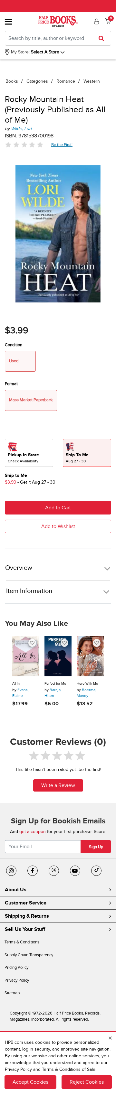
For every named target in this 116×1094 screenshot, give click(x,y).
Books (11, 81)
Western (91, 81)
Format (11, 383)
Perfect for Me (55, 683)
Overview (18, 568)
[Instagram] (11, 871)
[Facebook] (32, 871)
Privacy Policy (17, 980)
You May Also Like (36, 623)
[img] (24, 144)
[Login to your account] (95, 21)
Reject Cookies (87, 1082)
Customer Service (25, 903)
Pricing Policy (16, 967)
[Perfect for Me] (58, 656)
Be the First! (62, 144)
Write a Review (58, 785)
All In (16, 683)
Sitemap (12, 993)
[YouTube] (75, 871)
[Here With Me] (90, 656)
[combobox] (58, 38)
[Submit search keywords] (103, 38)
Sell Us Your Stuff (25, 929)
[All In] (25, 656)
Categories (37, 81)
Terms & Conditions (22, 942)
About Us (15, 889)
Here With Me (87, 683)
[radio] (29, 453)
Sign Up (96, 846)
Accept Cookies (30, 1082)
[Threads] (54, 871)
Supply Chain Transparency (29, 955)
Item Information (29, 591)
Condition (13, 345)
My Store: (20, 52)
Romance (65, 81)
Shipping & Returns (27, 916)
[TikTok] (96, 871)
